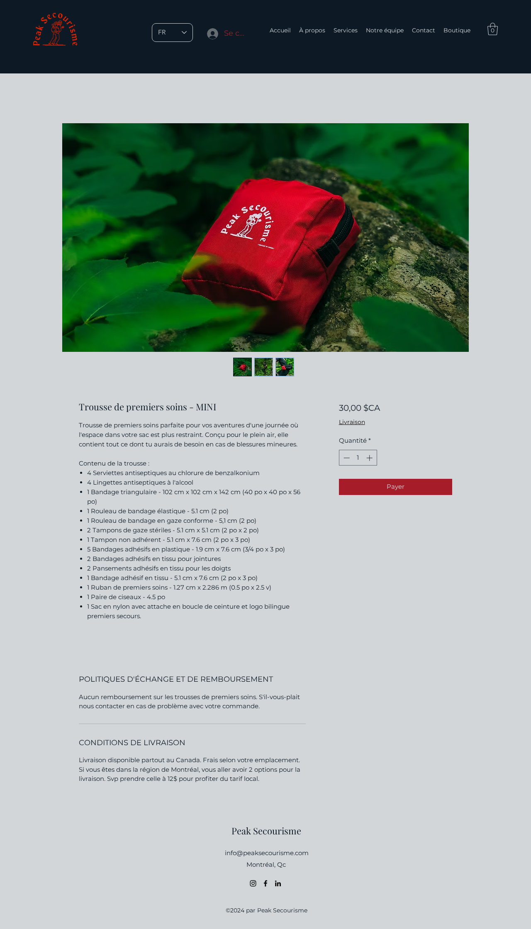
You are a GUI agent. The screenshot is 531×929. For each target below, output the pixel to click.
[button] (492, 29)
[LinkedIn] (278, 883)
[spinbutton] (358, 458)
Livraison (352, 422)
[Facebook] (265, 883)
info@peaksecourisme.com (267, 853)
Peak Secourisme (266, 830)
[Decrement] (345, 458)
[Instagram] (253, 883)
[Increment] (370, 458)
